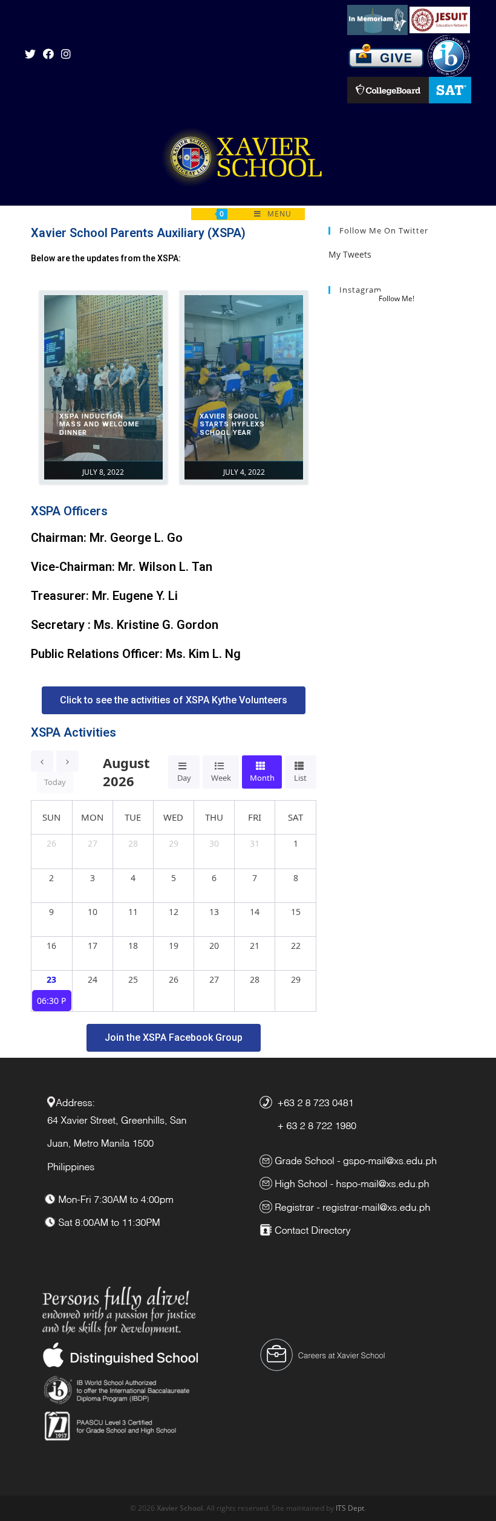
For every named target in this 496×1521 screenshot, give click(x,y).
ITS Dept (350, 1508)
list (300, 777)
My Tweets (349, 254)
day (184, 777)
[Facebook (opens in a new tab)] (48, 54)
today (55, 782)
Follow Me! (396, 298)
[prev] (42, 761)
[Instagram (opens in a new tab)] (65, 54)
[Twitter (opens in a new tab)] (32, 54)
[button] (173, 700)
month (262, 777)
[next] (67, 761)
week (221, 777)
